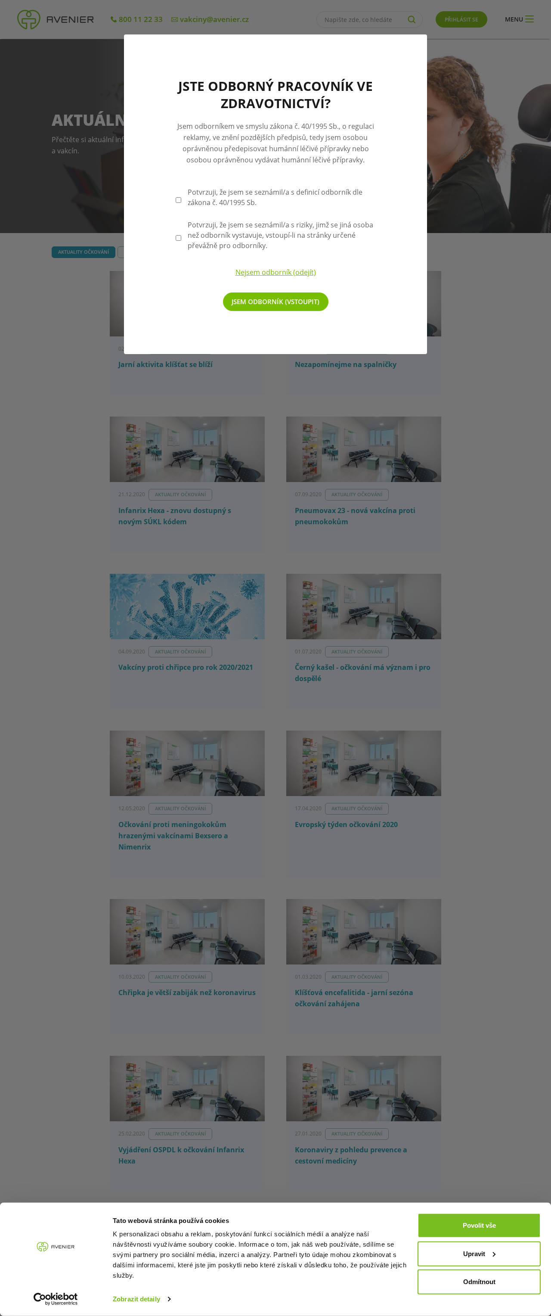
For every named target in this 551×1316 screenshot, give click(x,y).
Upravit (474, 1253)
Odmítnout (479, 1281)
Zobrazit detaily (136, 1299)
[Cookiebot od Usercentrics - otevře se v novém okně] (55, 1299)
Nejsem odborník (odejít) (275, 272)
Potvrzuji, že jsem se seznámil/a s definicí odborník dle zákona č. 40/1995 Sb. (275, 197)
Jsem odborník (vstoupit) (275, 301)
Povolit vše (479, 1225)
